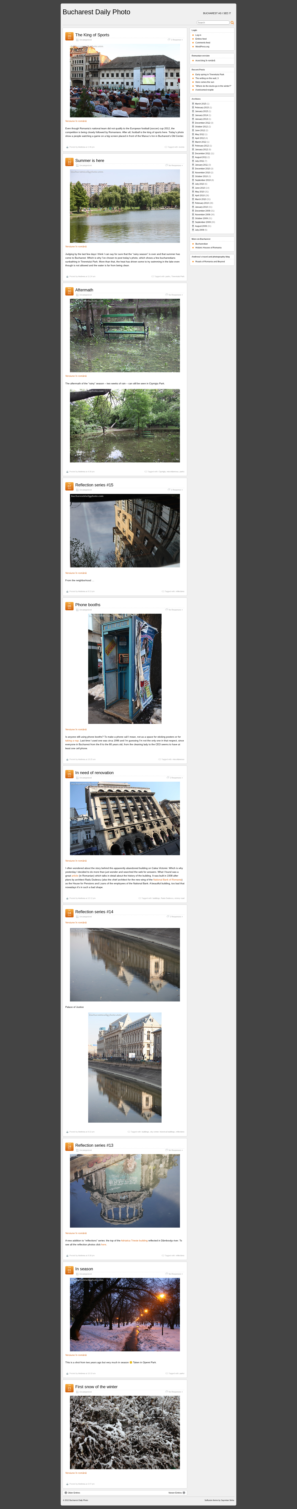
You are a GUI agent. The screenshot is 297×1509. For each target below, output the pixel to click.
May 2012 (199, 134)
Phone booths (87, 604)
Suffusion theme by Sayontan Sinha (219, 1500)
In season (84, 1269)
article (75, 875)
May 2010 (199, 192)
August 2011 (201, 157)
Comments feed (202, 42)
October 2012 (201, 126)
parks (168, 276)
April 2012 (200, 138)
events (181, 147)
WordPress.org (202, 46)
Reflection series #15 (94, 485)
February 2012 (202, 146)
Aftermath (84, 290)
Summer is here (89, 160)
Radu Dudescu (167, 898)
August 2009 (201, 226)
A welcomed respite (204, 90)
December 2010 (202, 168)
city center (154, 1132)
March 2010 (200, 199)
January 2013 (201, 119)
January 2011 (201, 165)
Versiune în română (76, 121)
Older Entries (74, 1493)
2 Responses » (176, 778)
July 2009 (199, 230)
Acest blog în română (205, 60)
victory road (179, 898)
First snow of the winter (96, 1386)
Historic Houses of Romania (208, 247)
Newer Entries (175, 1493)
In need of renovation (94, 772)
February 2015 (202, 107)
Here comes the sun (204, 82)
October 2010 (201, 176)
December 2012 (202, 123)
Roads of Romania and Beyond (210, 261)
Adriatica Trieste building (134, 1240)
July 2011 (199, 161)
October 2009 (201, 218)
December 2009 (202, 211)
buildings (156, 898)
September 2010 (203, 180)
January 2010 (201, 207)
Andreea (81, 147)
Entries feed (201, 39)
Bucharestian (201, 244)
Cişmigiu (162, 472)
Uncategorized (85, 40)
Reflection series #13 (94, 1145)
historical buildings (167, 1132)
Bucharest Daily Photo (96, 12)
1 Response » (177, 40)
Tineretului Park (177, 276)
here (103, 1244)
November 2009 (202, 214)
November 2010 (202, 172)
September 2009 (203, 222)
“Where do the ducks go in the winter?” (213, 86)
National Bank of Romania (167, 879)
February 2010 (202, 203)
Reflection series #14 (94, 911)
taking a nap (72, 740)
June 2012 (200, 130)
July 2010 (199, 184)
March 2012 (200, 142)
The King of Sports (92, 35)
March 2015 (200, 104)
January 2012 (201, 149)
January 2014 (201, 115)
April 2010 (200, 195)
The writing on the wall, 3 (207, 78)
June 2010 (200, 188)
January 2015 (201, 111)
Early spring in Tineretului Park (209, 74)
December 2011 (202, 153)
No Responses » (176, 165)
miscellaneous (173, 472)
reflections (180, 591)
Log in (198, 35)
